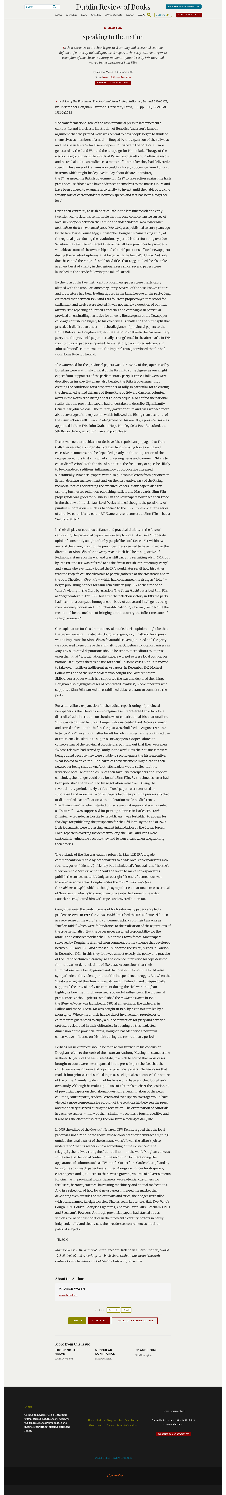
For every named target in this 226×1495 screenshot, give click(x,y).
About (130, 14)
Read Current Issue (189, 14)
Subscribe (99, 1320)
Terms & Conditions (127, 1425)
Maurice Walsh (104, 72)
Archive (96, 14)
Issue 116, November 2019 (116, 77)
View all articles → (68, 1295)
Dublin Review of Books (113, 6)
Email (126, 1310)
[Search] (54, 6)
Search (100, 1425)
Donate (160, 14)
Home (58, 14)
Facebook (113, 1310)
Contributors (113, 14)
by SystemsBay (114, 1475)
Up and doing (146, 1350)
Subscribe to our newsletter (183, 6)
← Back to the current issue (135, 1320)
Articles (71, 14)
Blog (84, 14)
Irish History (113, 28)
